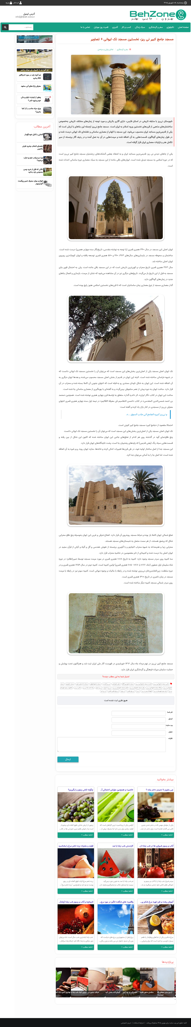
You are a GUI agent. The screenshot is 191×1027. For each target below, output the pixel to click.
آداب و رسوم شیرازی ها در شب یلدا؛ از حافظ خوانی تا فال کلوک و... (156, 846)
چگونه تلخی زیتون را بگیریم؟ (80, 790)
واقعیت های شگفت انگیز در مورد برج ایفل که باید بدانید (117, 902)
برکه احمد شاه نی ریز (88, 688)
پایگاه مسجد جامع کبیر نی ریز (154, 688)
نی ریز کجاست (106, 684)
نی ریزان (123, 691)
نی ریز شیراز (99, 688)
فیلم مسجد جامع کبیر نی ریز (120, 688)
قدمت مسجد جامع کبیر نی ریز (143, 684)
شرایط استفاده (138, 1022)
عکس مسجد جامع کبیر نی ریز (161, 684)
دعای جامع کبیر (116, 684)
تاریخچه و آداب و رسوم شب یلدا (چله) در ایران (76, 902)
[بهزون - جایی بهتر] (159, 14)
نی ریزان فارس (130, 691)
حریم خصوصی (126, 1022)
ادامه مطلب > (166, 835)
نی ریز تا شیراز (107, 688)
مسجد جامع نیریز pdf (128, 684)
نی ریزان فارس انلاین (113, 691)
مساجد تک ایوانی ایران (82, 684)
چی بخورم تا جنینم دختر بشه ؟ (159, 790)
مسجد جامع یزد (70, 684)
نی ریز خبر (103, 691)
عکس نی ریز (77, 688)
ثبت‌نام (16, 2)
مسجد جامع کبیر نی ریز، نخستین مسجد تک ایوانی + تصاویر (132, 39)
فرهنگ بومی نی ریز (147, 691)
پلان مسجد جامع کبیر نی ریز (137, 688)
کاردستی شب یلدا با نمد (122, 846)
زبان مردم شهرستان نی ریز (160, 691)
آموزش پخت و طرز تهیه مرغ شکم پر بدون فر (157, 902)
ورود (7, 2)
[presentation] (175, 999)
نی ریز (138, 691)
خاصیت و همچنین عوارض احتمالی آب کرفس (116, 790)
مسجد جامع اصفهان (95, 684)
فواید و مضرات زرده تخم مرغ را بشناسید (75, 846)
